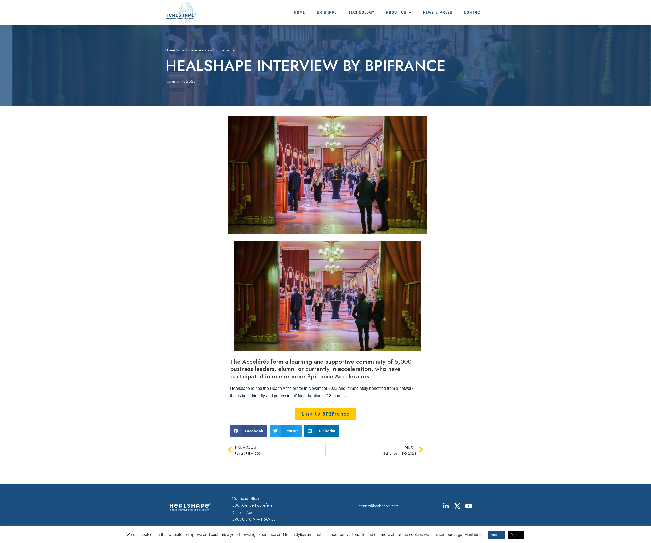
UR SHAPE (327, 12)
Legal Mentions (467, 534)
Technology (361, 12)
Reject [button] (516, 535)
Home (299, 12)
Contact (473, 12)
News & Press (437, 12)
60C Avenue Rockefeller (253, 505)
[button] (248, 431)
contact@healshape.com (378, 506)
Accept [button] (496, 535)
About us (396, 12)
